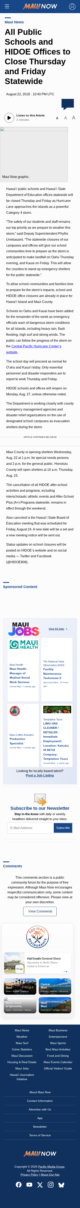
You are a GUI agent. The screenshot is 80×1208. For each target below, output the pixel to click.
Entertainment (58, 1036)
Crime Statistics (22, 1049)
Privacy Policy (29, 1174)
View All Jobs (56, 629)
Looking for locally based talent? (39, 773)
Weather (21, 1036)
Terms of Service (40, 1135)
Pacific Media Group (51, 1166)
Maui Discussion (22, 1055)
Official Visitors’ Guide (58, 1068)
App (39, 1118)
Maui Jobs (22, 1068)
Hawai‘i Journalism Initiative (22, 1077)
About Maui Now (40, 1092)
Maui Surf (22, 1043)
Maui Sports (58, 1043)
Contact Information (40, 1100)
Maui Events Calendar (58, 1062)
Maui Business (58, 1030)
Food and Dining (58, 1055)
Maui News (14, 22)
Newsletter (40, 1126)
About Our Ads (50, 1174)
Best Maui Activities (58, 1049)
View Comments (40, 911)
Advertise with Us (40, 1109)
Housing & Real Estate (22, 1062)
